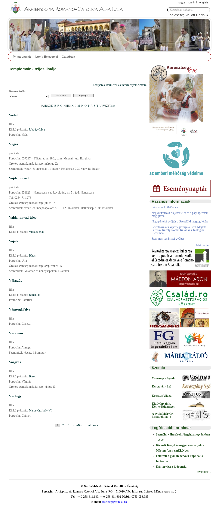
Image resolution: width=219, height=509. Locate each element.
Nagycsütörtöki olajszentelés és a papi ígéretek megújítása (180, 214)
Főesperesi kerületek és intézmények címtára (119, 85)
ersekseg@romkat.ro (114, 501)
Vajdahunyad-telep (23, 217)
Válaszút (15, 280)
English (203, 2)
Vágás (13, 144)
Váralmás (16, 333)
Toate (111, 105)
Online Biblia (199, 15)
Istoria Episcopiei (46, 56)
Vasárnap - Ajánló (163, 378)
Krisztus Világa (162, 395)
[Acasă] (68, 8)
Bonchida (34, 294)
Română (192, 2)
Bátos (32, 255)
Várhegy (15, 396)
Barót (32, 376)
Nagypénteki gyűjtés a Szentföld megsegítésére (180, 221)
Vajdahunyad (19, 178)
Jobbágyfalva (37, 129)
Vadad (13, 115)
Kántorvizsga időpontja (171, 466)
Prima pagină (22, 56)
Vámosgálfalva (19, 309)
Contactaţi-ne (179, 15)
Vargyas (15, 362)
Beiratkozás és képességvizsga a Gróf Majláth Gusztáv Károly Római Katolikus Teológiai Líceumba (179, 230)
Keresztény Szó (161, 386)
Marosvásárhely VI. (41, 410)
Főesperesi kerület (17, 91)
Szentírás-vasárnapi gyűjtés (168, 238)
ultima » (93, 425)
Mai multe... (203, 245)
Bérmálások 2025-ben (165, 207)
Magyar (181, 2)
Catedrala (68, 56)
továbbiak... (204, 471)
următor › (78, 425)
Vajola (13, 241)
